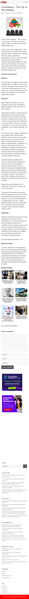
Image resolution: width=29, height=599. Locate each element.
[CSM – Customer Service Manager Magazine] (3, 2)
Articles (4, 571)
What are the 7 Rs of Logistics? (10, 559)
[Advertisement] (12, 437)
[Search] (25, 466)
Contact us (5, 587)
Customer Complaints (10, 325)
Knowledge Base (6, 577)
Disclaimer (4, 592)
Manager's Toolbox (7, 575)
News (3, 573)
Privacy (4, 585)
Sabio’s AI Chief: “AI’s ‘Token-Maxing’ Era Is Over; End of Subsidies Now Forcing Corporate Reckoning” (14, 491)
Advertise (4, 589)
